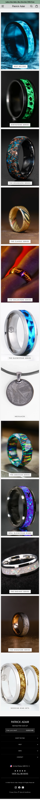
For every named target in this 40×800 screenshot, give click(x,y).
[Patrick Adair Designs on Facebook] (19, 787)
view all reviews (20, 773)
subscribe (30, 730)
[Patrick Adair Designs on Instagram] (16, 787)
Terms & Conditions (25, 792)
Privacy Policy (13, 792)
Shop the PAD (20, 738)
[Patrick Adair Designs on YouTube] (23, 787)
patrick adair (20, 722)
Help (20, 744)
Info (20, 751)
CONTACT (20, 757)
